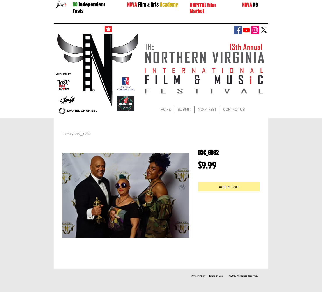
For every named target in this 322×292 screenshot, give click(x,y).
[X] (264, 30)
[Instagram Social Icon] (255, 30)
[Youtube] (246, 30)
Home (66, 133)
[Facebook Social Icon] (238, 30)
